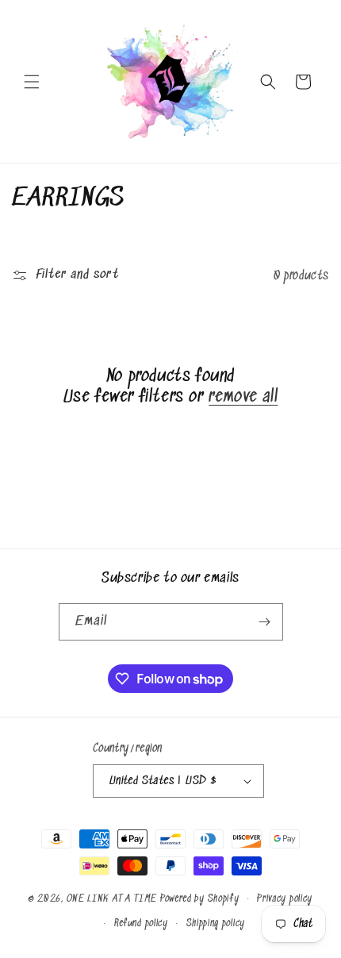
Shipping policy (216, 923)
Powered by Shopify (199, 899)
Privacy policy (284, 899)
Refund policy (141, 923)
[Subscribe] (264, 622)
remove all (243, 397)
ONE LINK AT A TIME (112, 899)
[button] (31, 81)
